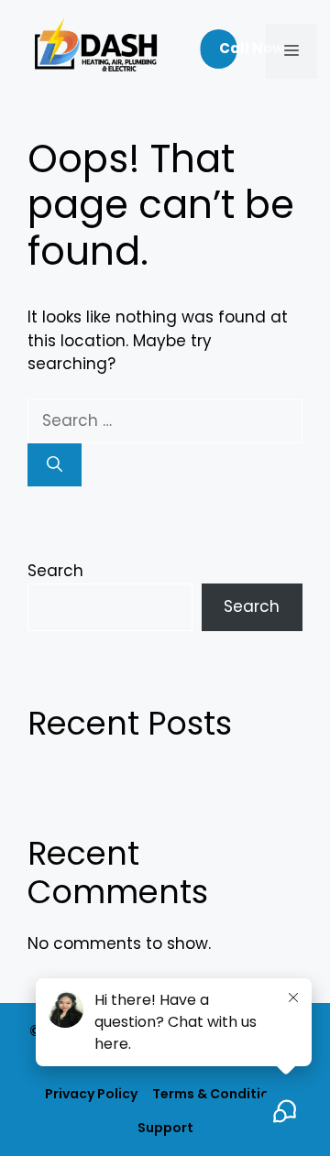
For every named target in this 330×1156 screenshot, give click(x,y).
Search (55, 571)
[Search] (55, 465)
